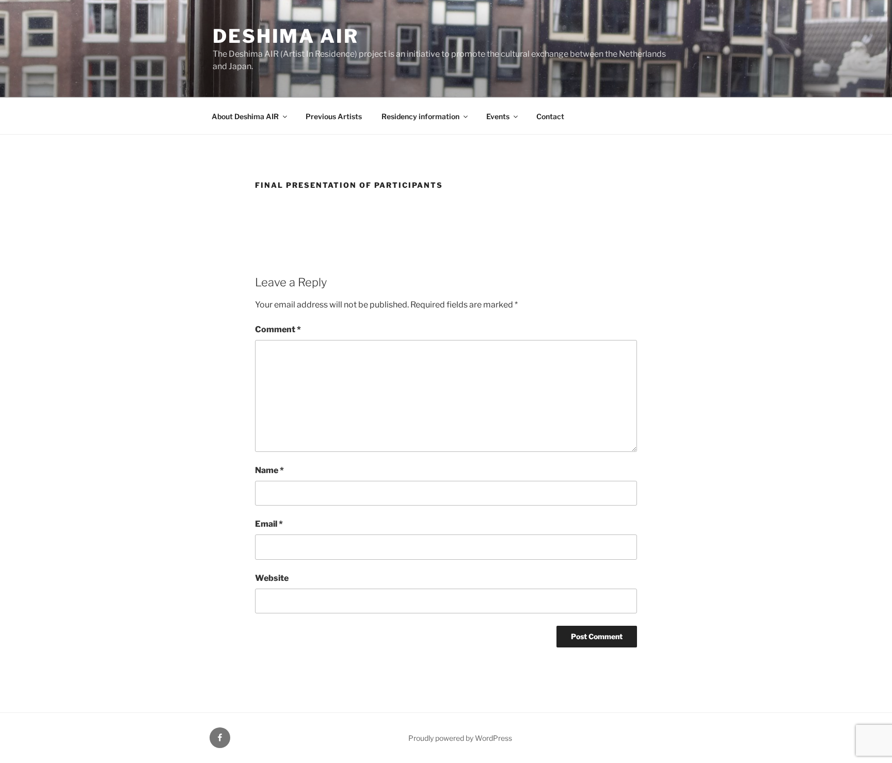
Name (269, 470)
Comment (278, 329)
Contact (550, 116)
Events (497, 116)
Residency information (420, 116)
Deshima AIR (286, 36)
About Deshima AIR (245, 116)
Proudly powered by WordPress (460, 738)
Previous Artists (334, 116)
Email (269, 524)
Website (272, 578)
